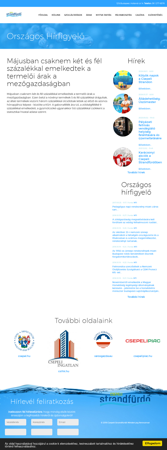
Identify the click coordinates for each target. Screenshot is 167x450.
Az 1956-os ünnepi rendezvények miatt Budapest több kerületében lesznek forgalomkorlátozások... (134, 253)
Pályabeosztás (123, 15)
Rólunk (56, 15)
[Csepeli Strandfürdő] (13, 15)
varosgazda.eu (103, 356)
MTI (135, 202)
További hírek (136, 172)
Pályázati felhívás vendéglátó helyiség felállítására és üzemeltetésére (149, 130)
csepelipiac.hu (143, 356)
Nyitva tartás (103, 15)
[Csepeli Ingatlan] (63, 348)
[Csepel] (24, 341)
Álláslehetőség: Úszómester (149, 100)
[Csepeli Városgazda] (103, 341)
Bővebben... (145, 88)
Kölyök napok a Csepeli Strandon (149, 79)
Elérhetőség (155, 15)
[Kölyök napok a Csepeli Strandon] (123, 80)
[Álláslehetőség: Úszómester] (123, 103)
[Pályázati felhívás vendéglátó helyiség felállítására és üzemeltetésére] (123, 127)
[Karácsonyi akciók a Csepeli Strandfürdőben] (123, 157)
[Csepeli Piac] (143, 341)
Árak (89, 15)
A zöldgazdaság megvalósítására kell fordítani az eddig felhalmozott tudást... (135, 221)
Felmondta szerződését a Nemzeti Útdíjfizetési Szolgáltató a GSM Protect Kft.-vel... (134, 269)
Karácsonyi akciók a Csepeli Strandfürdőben (149, 157)
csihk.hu (63, 371)
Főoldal (43, 15)
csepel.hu (24, 356)
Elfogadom (152, 443)
